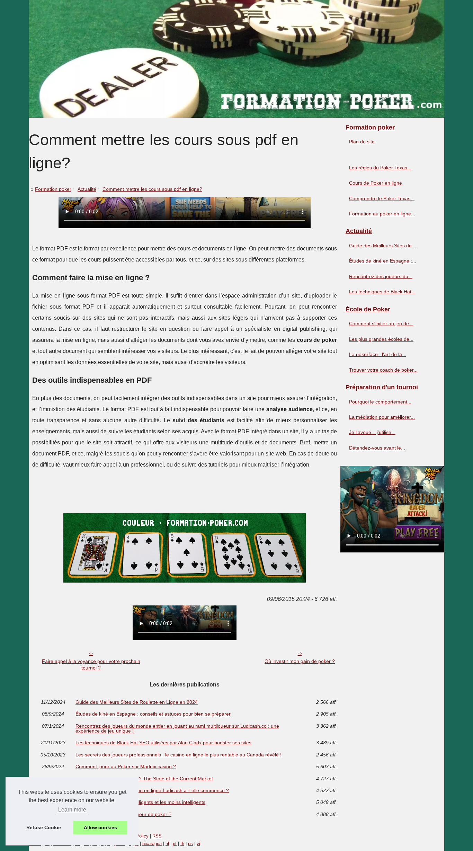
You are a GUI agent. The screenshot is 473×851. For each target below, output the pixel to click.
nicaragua (152, 843)
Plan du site (362, 141)
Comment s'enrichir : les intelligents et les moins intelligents (140, 802)
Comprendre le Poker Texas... (381, 198)
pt (175, 843)
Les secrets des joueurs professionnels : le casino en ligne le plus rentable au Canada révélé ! (178, 754)
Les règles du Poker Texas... (380, 167)
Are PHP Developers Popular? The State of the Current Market (144, 778)
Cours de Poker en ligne (375, 183)
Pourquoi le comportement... (380, 402)
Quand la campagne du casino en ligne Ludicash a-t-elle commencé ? (152, 790)
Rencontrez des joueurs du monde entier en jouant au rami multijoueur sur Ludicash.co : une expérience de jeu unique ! (177, 729)
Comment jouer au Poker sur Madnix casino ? (125, 766)
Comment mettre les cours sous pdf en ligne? (152, 189)
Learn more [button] (72, 810)
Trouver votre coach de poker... (383, 370)
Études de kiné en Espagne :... (382, 261)
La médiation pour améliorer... (382, 417)
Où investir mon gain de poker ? (300, 661)
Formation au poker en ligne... (382, 213)
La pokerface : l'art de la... (377, 354)
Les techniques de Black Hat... (382, 291)
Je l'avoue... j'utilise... (372, 432)
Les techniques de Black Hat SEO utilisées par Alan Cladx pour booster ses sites (163, 742)
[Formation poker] (236, 59)
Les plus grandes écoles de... (381, 339)
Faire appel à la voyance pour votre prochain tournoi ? (91, 664)
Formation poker (53, 189)
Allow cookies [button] (100, 827)
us (190, 843)
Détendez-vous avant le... (377, 448)
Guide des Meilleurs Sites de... (382, 245)
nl (167, 843)
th (182, 843)
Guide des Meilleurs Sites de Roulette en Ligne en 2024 (136, 702)
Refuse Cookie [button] (43, 827)
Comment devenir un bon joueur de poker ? (123, 814)
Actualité (87, 189)
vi (198, 843)
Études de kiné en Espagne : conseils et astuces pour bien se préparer (153, 713)
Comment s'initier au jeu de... (381, 323)
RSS (157, 836)
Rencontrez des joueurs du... (380, 276)
